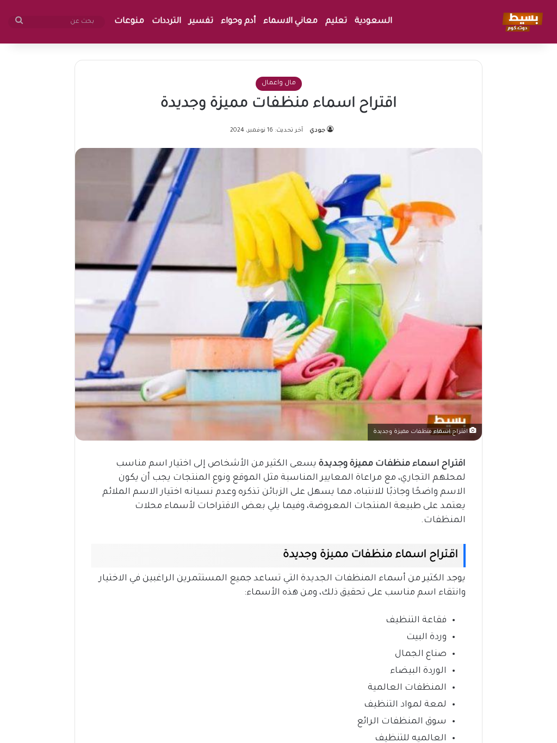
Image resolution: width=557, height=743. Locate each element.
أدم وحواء (238, 21)
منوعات (129, 21)
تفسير (201, 21)
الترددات (166, 21)
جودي (317, 130)
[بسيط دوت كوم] (521, 22)
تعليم (336, 21)
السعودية (373, 21)
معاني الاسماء (290, 21)
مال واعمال (279, 83)
